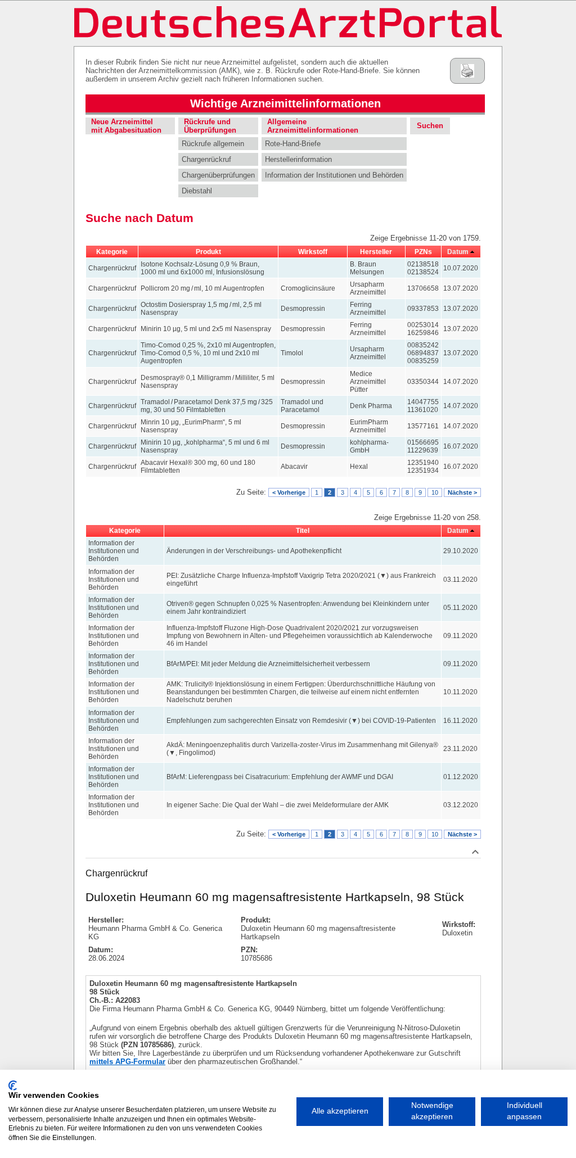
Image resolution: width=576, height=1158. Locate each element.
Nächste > (462, 492)
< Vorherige (288, 492)
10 (434, 492)
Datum (458, 252)
